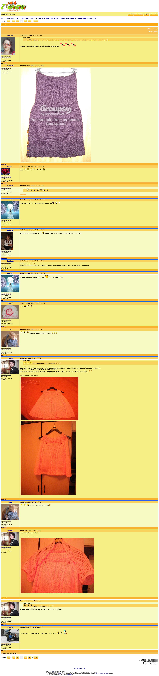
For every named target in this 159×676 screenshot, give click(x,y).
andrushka (10, 35)
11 (29, 21)
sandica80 (10, 200)
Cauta (130, 14)
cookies (59, 673)
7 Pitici (53, 671)
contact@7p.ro (70, 674)
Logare (146, 14)
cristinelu (10, 358)
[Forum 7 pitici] (13, 11)
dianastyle (10, 230)
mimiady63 (10, 627)
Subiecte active (138, 14)
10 (25, 21)
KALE (10, 329)
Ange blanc (10, 65)
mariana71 (10, 166)
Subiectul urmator (153, 31)
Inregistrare (154, 14)
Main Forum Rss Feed (79, 668)
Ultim (36, 21)
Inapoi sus (4, 63)
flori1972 (10, 303)
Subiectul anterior (153, 29)
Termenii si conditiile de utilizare (101, 673)
